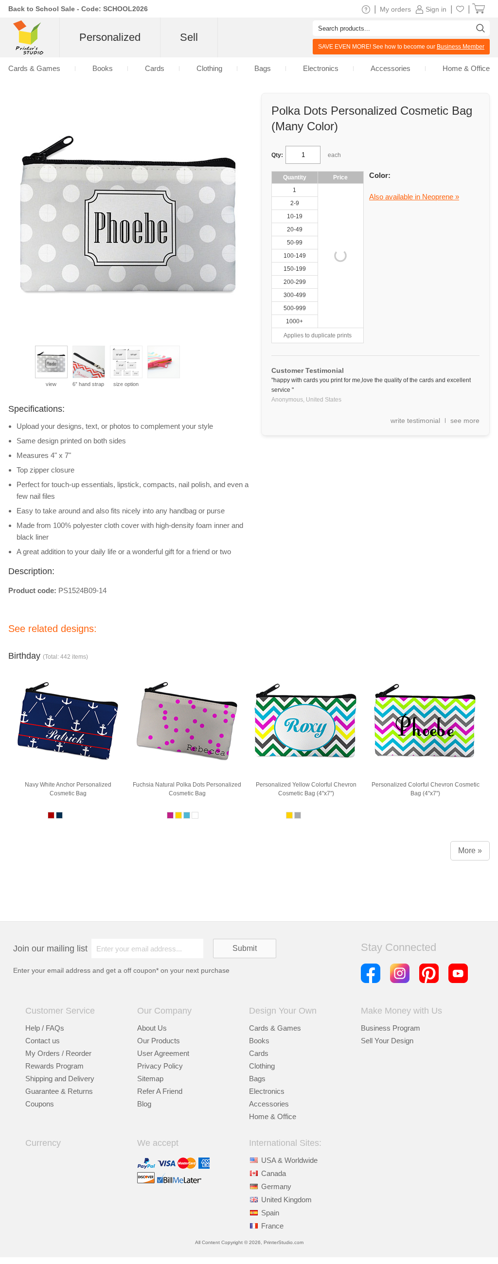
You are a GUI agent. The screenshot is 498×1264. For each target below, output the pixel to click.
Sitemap (150, 1078)
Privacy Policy (160, 1066)
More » (470, 850)
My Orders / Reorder (58, 1053)
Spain (270, 1213)
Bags (257, 1078)
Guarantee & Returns (59, 1091)
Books (259, 1040)
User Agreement (163, 1053)
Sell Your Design (387, 1040)
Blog (144, 1104)
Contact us (42, 1040)
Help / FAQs (44, 1028)
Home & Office (272, 1116)
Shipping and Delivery (59, 1078)
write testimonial (415, 420)
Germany (276, 1186)
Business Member (460, 46)
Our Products (158, 1040)
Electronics (267, 1091)
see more (465, 420)
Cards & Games (275, 1028)
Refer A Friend (159, 1091)
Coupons (39, 1104)
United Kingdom (286, 1199)
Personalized (110, 37)
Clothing (262, 1066)
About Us (152, 1028)
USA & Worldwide (289, 1160)
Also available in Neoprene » (414, 197)
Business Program (390, 1028)
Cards (258, 1053)
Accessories (269, 1104)
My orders (395, 9)
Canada (273, 1173)
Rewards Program (54, 1066)
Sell (189, 37)
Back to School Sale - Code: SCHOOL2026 (78, 9)
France (272, 1226)
